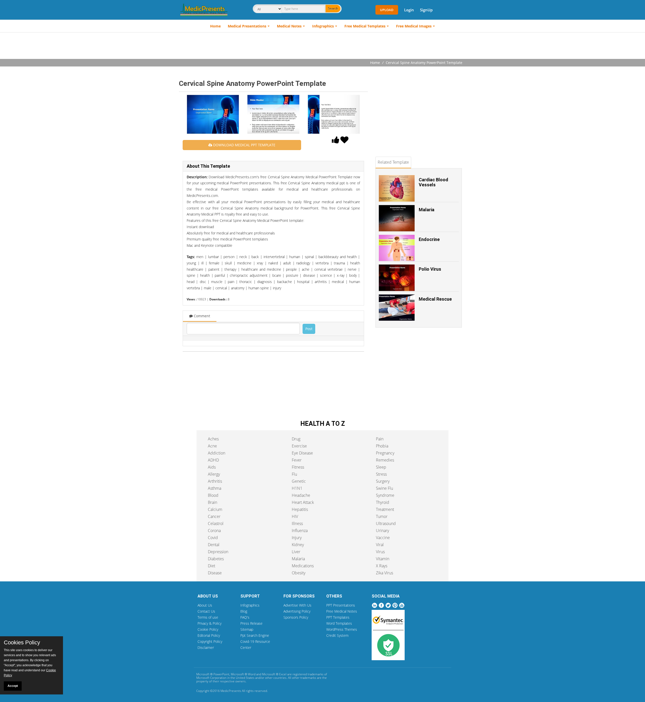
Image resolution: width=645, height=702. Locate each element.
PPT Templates (337, 617)
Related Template (393, 162)
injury (277, 288)
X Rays (381, 566)
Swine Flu (384, 488)
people (291, 269)
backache (284, 281)
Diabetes (216, 558)
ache (305, 269)
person (229, 256)
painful (220, 275)
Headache (301, 495)
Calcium (215, 509)
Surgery (383, 481)
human (294, 256)
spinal (309, 256)
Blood (213, 495)
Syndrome (385, 495)
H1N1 (297, 488)
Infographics (323, 26)
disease (309, 275)
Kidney (298, 544)
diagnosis (264, 281)
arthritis (321, 281)
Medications (303, 566)
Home (215, 26)
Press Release (251, 623)
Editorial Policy (209, 635)
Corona (214, 530)
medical (338, 281)
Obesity (298, 573)
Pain (379, 439)
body (353, 275)
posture (292, 275)
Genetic (299, 481)
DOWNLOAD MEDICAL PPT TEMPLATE (243, 145)
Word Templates (339, 623)
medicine (244, 263)
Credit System (337, 635)
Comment (201, 315)
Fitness (298, 467)
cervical (221, 288)
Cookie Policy (208, 629)
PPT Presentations (340, 605)
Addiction (216, 453)
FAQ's (244, 617)
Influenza (300, 530)
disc (203, 281)
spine (191, 275)
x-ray (340, 275)
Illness (297, 523)
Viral (380, 544)
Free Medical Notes (341, 611)
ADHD (213, 460)
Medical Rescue (435, 299)
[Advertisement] (322, 46)
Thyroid (382, 502)
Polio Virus (430, 269)
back (255, 256)
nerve (352, 269)
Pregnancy (385, 453)
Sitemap (246, 629)
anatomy (237, 288)
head (191, 281)
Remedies (385, 460)
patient (213, 269)
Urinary (382, 530)
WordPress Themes (341, 629)
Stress (381, 474)
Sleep (381, 467)
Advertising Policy (296, 611)
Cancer (214, 516)
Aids (212, 467)
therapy (230, 269)
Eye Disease (302, 453)
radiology (303, 263)
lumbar (213, 256)
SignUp (426, 9)
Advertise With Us (297, 605)
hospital (303, 281)
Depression (218, 551)
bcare (276, 275)
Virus (380, 551)
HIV (295, 516)
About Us (205, 605)
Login (409, 9)
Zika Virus (384, 573)
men (199, 256)
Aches (213, 439)
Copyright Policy (210, 641)
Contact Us (206, 611)
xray (260, 263)
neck (243, 256)
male (207, 288)
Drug (296, 439)
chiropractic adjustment (249, 275)
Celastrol (215, 523)
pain (231, 281)
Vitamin (382, 558)
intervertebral (274, 256)
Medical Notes (289, 26)
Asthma (214, 488)
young (191, 263)
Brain (212, 502)
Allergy (214, 474)
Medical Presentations (247, 26)
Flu (294, 474)
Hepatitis (300, 509)
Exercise (299, 446)
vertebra (322, 263)
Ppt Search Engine (254, 635)
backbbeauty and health (337, 256)
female (214, 263)
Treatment (385, 509)
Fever (297, 460)
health (205, 275)
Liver (296, 551)
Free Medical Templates (364, 26)
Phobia (382, 446)
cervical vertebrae (328, 269)
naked (273, 263)
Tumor (382, 516)
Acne (212, 446)
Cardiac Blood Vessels (433, 182)
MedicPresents (230, 691)
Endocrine (429, 239)
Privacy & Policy (209, 623)
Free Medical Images (414, 26)
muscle (216, 281)
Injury (297, 537)
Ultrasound (386, 523)
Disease (215, 573)
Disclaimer (206, 647)
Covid (213, 537)
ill (202, 263)
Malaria (426, 209)
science (326, 275)
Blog (243, 611)
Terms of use (208, 617)
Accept (13, 686)
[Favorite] (344, 141)
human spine (258, 288)
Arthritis (215, 481)
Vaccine (383, 537)
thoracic (245, 281)
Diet (211, 566)
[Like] (335, 141)
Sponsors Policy (295, 617)
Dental (213, 544)
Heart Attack (303, 502)
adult (287, 263)
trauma (339, 263)
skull (228, 263)
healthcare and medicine (261, 269)
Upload (387, 10)
